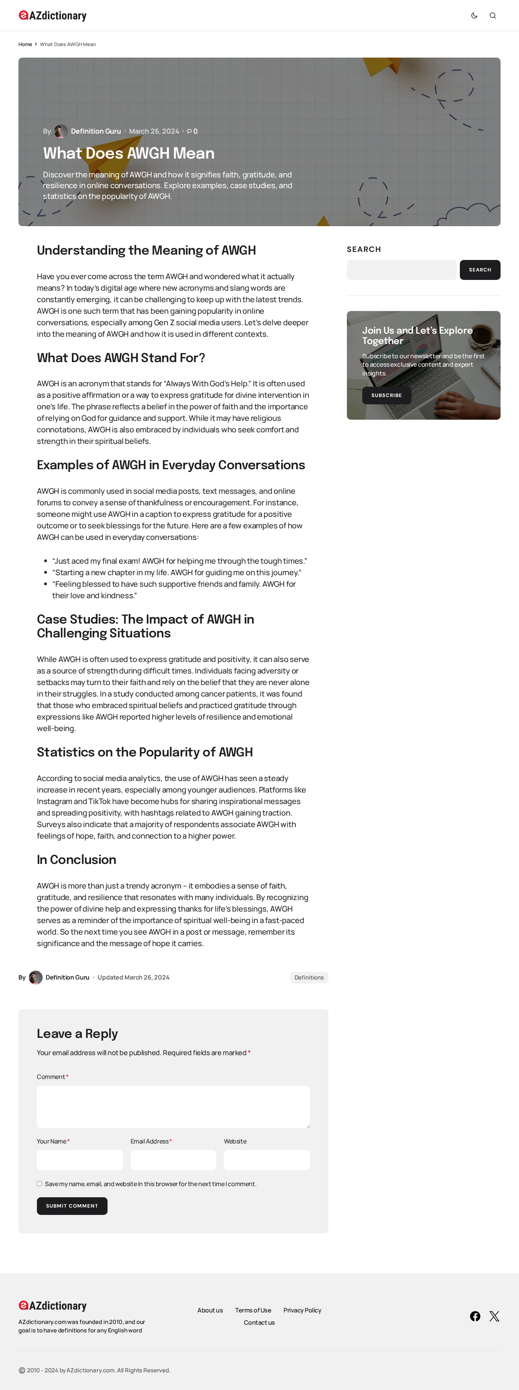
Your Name (53, 1141)
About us (210, 1310)
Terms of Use (253, 1310)
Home (25, 44)
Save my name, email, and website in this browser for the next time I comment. (150, 1184)
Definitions (309, 977)
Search (364, 249)
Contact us (259, 1322)
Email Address (151, 1141)
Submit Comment (72, 1206)
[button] (474, 15)
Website (235, 1141)
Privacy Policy (302, 1310)
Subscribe (386, 395)
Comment (52, 1076)
